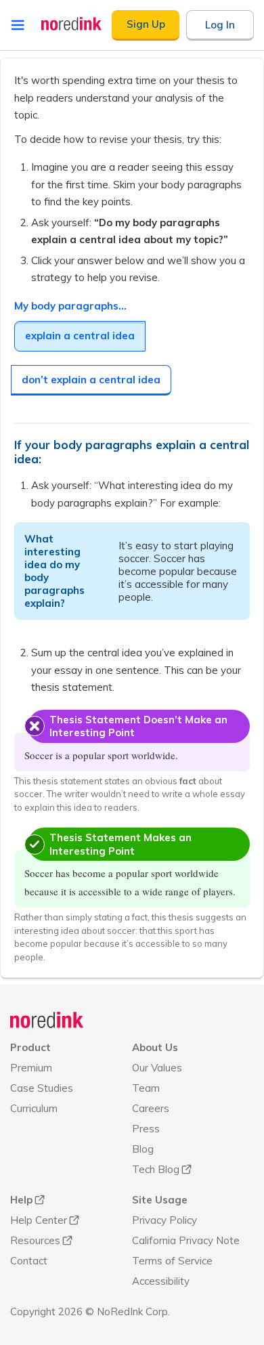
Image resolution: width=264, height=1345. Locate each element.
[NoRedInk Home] (72, 23)
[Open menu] (17, 25)
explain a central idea (80, 335)
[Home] (47, 1020)
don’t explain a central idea (91, 379)
